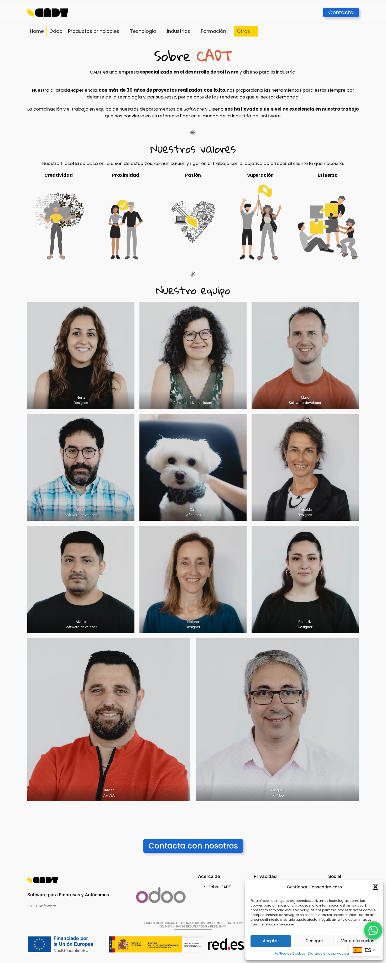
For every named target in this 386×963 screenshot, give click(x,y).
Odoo (55, 31)
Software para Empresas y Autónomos (68, 894)
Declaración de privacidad (329, 953)
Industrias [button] (178, 31)
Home (37, 31)
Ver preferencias (357, 941)
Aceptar (271, 941)
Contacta (341, 12)
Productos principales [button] (93, 31)
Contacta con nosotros (193, 845)
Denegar (314, 941)
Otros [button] (243, 31)
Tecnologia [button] (143, 31)
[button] (375, 886)
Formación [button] (213, 31)
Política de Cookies (290, 953)
